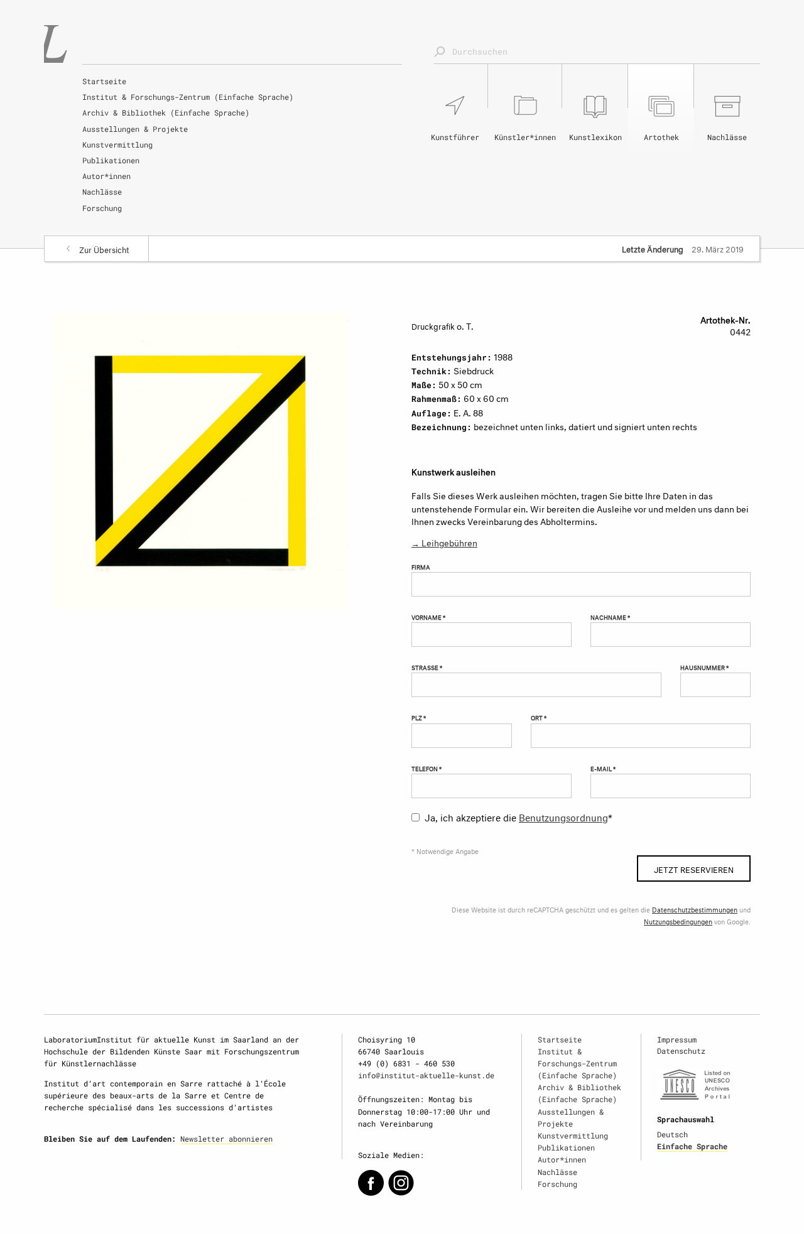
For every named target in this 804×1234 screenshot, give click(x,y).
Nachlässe (102, 192)
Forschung (102, 208)
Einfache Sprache (692, 1146)
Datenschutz (681, 1051)
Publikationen (110, 160)
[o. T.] (201, 458)
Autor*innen (106, 176)
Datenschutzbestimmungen (694, 909)
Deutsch (672, 1134)
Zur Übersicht (104, 248)
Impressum (677, 1039)
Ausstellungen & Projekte (135, 129)
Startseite (104, 81)
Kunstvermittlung (117, 144)
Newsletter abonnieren (226, 1139)
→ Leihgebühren (444, 541)
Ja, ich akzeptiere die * (518, 816)
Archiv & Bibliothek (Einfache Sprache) (165, 112)
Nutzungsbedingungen (678, 921)
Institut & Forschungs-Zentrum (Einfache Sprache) (187, 97)
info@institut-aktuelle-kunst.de (426, 1075)
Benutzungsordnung (563, 816)
